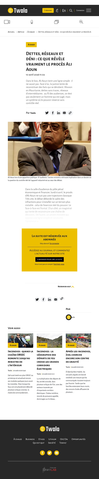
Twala (33, 113)
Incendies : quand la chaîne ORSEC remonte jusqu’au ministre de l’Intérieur (20, 358)
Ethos (42, 439)
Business (30, 439)
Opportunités (78, 439)
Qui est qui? (38, 443)
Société (52, 443)
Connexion (80, 10)
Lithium (52, 439)
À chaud (31, 32)
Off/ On (64, 439)
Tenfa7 (62, 443)
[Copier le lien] (70, 112)
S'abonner (48, 10)
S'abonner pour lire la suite (49, 259)
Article (21, 32)
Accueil (11, 32)
